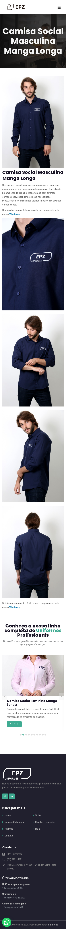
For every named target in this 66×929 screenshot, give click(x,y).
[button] (6, 922)
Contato (9, 835)
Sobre (38, 815)
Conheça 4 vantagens (14, 903)
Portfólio (9, 829)
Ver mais (14, 724)
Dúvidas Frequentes (45, 822)
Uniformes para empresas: (16, 884)
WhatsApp (14, 214)
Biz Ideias (52, 924)
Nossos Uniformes (14, 822)
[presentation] (4, 696)
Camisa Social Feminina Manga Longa (32, 703)
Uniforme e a (9, 894)
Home (8, 815)
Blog (37, 829)
